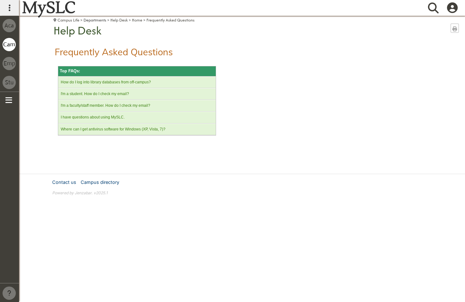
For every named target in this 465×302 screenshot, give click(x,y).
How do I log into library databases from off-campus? (106, 82)
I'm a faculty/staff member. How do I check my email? (105, 105)
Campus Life (68, 20)
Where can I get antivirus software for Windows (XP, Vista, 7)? (113, 129)
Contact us (64, 182)
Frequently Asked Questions (170, 20)
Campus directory (100, 182)
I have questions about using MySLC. (93, 117)
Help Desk (119, 20)
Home (137, 20)
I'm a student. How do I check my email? (95, 94)
